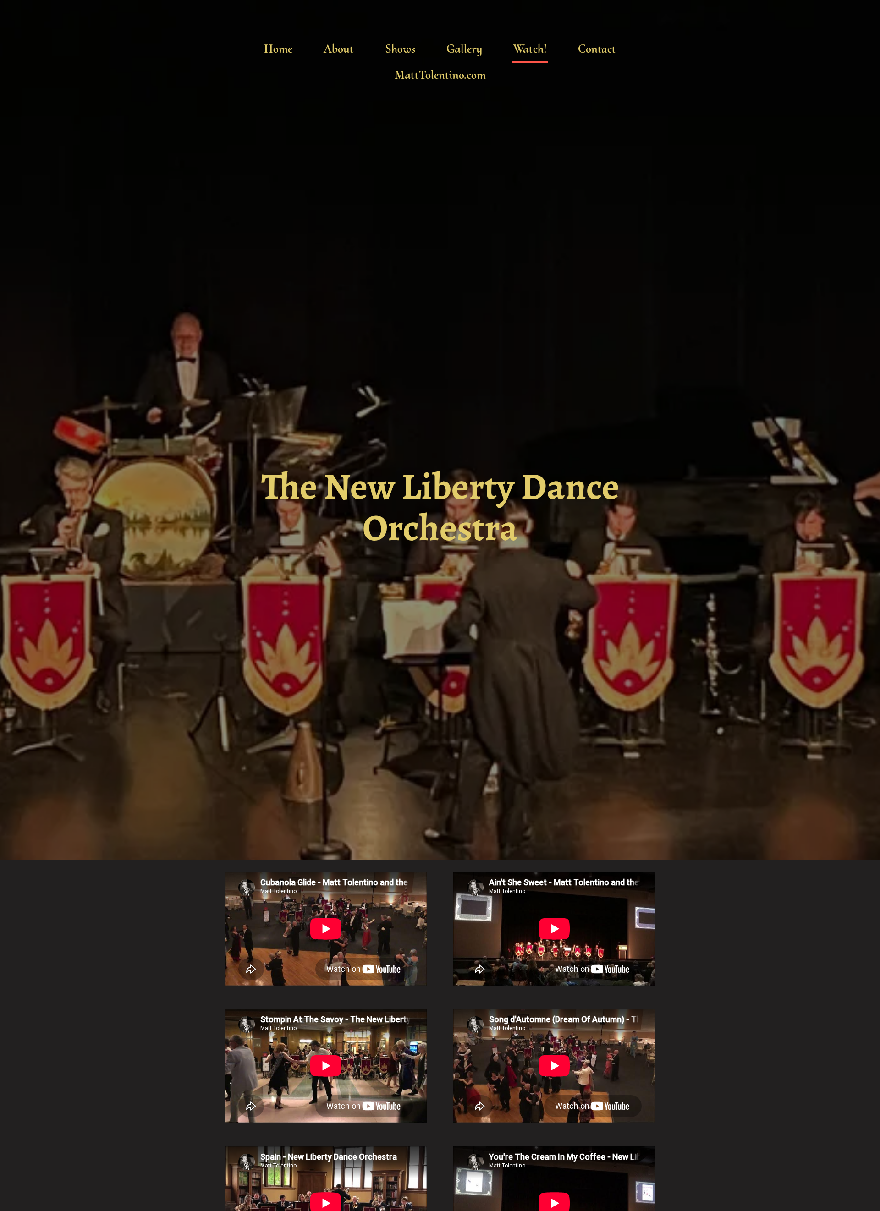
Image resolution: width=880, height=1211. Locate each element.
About (339, 48)
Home (278, 48)
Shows (400, 48)
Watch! (530, 48)
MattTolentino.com (440, 74)
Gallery (464, 48)
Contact (597, 48)
